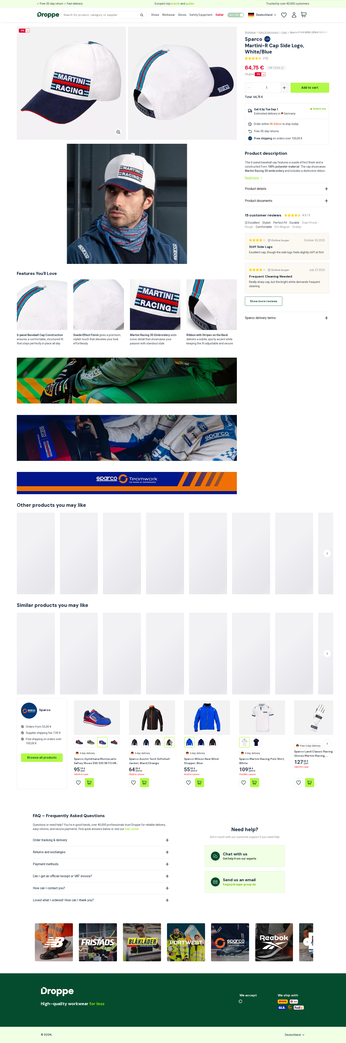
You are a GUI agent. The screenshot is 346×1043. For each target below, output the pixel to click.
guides (190, 3)
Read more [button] (252, 177)
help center (132, 829)
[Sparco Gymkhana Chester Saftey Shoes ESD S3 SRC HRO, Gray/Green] (91, 742)
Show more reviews (263, 301)
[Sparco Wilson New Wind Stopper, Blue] (189, 742)
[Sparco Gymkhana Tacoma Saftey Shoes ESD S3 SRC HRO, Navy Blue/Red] (79, 742)
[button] (141, 15)
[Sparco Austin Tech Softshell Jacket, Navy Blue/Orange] (134, 742)
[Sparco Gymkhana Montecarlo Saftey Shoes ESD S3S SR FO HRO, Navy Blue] (103, 742)
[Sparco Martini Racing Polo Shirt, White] (244, 742)
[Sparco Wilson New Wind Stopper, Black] (213, 742)
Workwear (168, 14)
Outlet (219, 14)
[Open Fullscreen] (118, 132)
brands (175, 3)
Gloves (182, 14)
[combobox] (104, 15)
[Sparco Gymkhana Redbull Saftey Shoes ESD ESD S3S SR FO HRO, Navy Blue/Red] (114, 742)
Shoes (155, 14)
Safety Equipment (200, 14)
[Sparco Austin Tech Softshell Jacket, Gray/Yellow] (158, 742)
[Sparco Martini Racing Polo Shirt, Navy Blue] (256, 742)
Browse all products (42, 757)
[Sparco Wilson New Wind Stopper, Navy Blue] (201, 742)
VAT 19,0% (274, 67)
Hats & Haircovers (269, 32)
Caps (284, 32)
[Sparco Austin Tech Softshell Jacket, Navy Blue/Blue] (146, 742)
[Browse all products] (42, 753)
